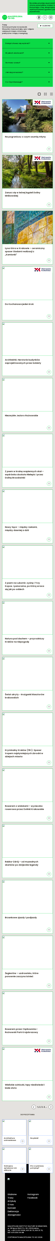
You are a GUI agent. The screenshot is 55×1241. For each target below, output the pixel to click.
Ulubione (12, 1194)
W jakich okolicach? (14, 53)
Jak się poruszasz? (14, 72)
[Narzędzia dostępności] (39, 17)
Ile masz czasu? (12, 62)
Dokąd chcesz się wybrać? (17, 43)
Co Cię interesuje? (14, 82)
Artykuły (12, 1201)
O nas (11, 1204)
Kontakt (12, 1208)
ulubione (46, 26)
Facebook (33, 1197)
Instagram (33, 1194)
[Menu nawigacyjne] (51, 17)
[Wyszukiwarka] (45, 17)
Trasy (10, 1197)
